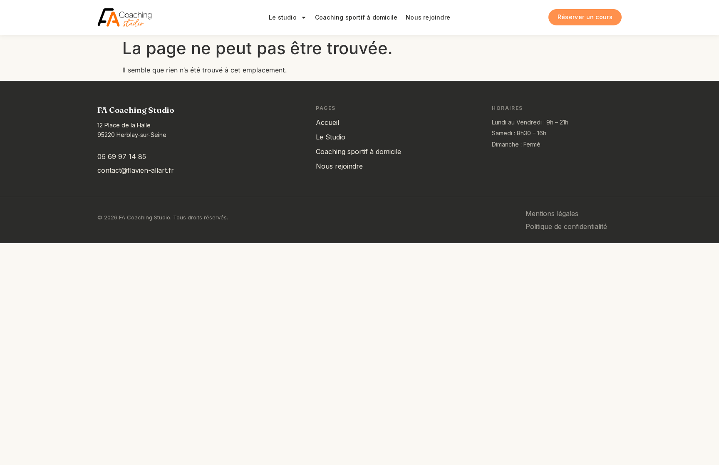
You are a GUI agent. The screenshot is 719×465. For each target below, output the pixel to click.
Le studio (283, 17)
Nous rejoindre (428, 17)
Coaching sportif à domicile (356, 17)
